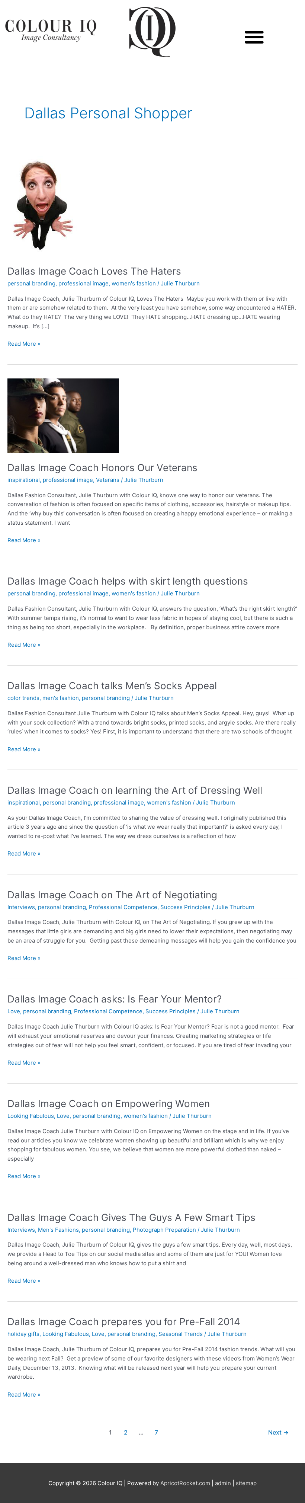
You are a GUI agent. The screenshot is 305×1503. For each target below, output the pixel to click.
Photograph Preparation (164, 1229)
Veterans (107, 479)
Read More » (24, 343)
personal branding (31, 283)
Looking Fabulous (30, 1115)
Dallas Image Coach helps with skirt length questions (127, 581)
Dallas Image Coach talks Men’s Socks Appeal (112, 685)
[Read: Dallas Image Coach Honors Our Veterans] (63, 415)
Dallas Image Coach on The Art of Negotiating (112, 895)
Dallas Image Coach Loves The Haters (94, 271)
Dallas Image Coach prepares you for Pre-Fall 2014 (123, 1321)
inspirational (23, 479)
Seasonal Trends (180, 1333)
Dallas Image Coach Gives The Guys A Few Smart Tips (131, 1217)
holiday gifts (23, 1333)
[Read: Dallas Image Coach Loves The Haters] (42, 206)
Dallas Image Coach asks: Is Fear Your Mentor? (114, 999)
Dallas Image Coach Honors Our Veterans (102, 467)
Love (13, 1011)
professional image (83, 283)
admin (223, 1483)
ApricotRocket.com (185, 1483)
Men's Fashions (58, 1229)
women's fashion (134, 283)
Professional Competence (123, 907)
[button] (254, 37)
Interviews (21, 907)
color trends (23, 697)
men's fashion (60, 697)
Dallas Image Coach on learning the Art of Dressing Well (134, 790)
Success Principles (185, 907)
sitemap (246, 1483)
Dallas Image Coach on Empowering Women (108, 1103)
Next (278, 1432)
